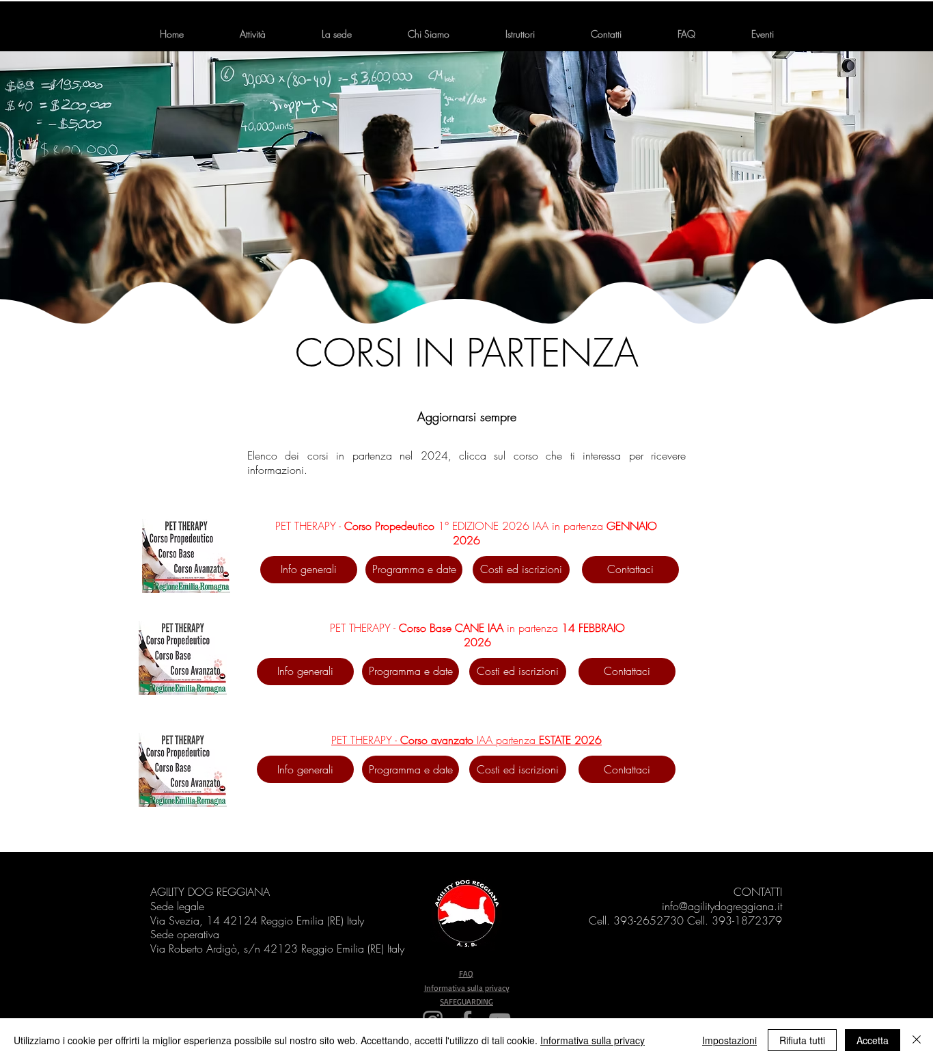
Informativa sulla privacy (467, 988)
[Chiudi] (916, 1040)
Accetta (873, 1040)
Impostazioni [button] (729, 1040)
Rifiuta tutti (802, 1040)
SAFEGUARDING (466, 1001)
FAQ (466, 973)
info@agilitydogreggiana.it (722, 906)
